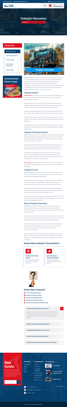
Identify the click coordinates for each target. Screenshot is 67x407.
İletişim (26, 371)
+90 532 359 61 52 (58, 6)
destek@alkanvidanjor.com (21, 1)
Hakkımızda (27, 364)
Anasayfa (25, 22)
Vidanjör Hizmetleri (11, 51)
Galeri (25, 367)
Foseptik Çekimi (10, 59)
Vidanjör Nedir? (57, 379)
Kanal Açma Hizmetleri (11, 55)
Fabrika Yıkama (10, 70)
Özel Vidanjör (56, 365)
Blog (25, 369)
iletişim (34, 200)
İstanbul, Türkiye (8, 1)
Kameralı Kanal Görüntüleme (9, 64)
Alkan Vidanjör (27, 162)
